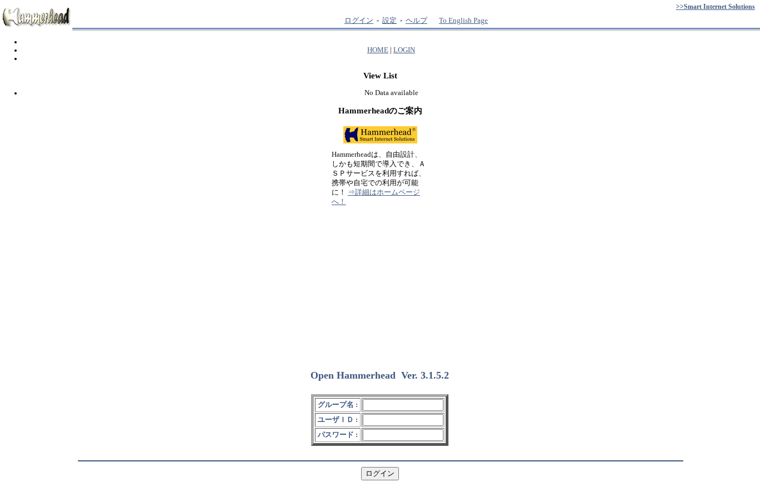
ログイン (358, 20)
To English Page (463, 20)
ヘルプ (416, 20)
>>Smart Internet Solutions (715, 7)
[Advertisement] (380, 283)
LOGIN (404, 50)
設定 (389, 20)
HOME (377, 50)
